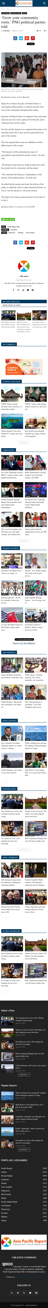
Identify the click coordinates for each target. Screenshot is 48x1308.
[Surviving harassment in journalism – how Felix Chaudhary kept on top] (36, 692)
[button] (44, 3)
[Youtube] (34, 290)
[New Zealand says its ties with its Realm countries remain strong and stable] (8, 315)
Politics (24, 13)
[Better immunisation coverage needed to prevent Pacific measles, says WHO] (36, 462)
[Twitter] (29, 290)
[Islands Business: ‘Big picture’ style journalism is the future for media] (12, 692)
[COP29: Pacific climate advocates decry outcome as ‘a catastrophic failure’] (12, 394)
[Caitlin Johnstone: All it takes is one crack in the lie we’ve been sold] (12, 760)
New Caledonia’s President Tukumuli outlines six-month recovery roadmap (11, 745)
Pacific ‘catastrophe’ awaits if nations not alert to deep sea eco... (30, 1129)
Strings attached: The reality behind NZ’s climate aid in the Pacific (11, 433)
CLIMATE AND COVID (11, 381)
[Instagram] (19, 290)
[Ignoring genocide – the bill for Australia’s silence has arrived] (12, 587)
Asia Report (21, 319)
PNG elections (30, 233)
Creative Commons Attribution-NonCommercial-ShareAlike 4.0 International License (24, 1270)
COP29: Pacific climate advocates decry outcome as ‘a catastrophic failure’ (11, 406)
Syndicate (5, 1179)
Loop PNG (14, 230)
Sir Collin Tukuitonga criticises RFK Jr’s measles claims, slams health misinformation (12, 475)
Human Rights (7, 1175)
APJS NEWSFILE (9, 652)
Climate (4, 401)
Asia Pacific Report (38, 1266)
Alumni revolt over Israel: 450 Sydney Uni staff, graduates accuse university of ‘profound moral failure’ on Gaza (23, 326)
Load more (23, 442)
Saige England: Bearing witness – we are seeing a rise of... (35, 600)
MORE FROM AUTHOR (11, 305)
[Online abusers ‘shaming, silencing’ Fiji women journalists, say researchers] (36, 665)
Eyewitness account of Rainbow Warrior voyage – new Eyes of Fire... (34, 627)
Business (4, 740)
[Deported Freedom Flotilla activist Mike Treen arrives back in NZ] (12, 897)
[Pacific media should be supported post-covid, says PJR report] (36, 519)
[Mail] (17, 1292)
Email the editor (27, 286)
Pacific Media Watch (9, 1201)
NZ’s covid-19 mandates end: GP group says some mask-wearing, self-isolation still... (11, 532)
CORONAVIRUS (9, 450)
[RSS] (24, 1292)
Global (27, 740)
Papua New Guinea (15, 13)
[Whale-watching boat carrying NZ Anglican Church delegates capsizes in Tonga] (36, 733)
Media (3, 1198)
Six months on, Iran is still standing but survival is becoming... (10, 841)
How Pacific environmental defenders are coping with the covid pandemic (35, 433)
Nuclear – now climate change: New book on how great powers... (36, 573)
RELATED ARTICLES (11, 302)
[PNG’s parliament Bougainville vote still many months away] (36, 828)
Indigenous (5, 1190)
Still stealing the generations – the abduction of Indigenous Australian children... (11, 882)
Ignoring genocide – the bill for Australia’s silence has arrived (11, 600)
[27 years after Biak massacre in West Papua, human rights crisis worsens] (12, 614)
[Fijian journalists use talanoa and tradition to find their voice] (12, 665)
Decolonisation (29, 835)
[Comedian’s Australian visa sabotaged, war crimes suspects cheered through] (7, 1119)
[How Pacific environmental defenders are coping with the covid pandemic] (36, 421)
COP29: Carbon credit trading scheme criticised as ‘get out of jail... (36, 406)
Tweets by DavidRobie (24, 643)
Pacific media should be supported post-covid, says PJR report (35, 532)
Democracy (12, 233)
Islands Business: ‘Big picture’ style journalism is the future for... (11, 704)
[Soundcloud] (24, 290)
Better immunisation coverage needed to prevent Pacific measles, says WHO (35, 475)
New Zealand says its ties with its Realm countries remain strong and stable (8, 324)
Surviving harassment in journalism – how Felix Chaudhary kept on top (33, 704)
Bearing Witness (30, 621)
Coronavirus (5, 469)
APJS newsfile (5, 671)
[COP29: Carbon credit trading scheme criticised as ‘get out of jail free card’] (36, 394)
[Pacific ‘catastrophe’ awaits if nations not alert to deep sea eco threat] (7, 1131)
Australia (4, 767)
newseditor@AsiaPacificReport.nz (28, 1277)
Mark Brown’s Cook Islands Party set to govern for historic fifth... (35, 772)
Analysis (35, 319)
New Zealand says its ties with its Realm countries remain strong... (11, 814)
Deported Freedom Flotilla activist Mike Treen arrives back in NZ (10, 909)
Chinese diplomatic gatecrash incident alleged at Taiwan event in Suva (35, 909)
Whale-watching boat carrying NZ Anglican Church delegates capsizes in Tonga (35, 745)
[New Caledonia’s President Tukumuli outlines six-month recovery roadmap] (12, 733)
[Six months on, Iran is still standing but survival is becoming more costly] (39, 315)
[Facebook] (14, 290)
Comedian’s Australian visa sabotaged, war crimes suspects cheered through (30, 1117)
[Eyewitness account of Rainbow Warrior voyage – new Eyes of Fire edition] (36, 614)
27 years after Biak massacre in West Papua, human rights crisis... (12, 627)
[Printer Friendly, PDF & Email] (8, 219)
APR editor (6, 31)
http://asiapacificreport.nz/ (24, 280)
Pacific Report (5, 13)
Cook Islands (5, 319)
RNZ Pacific (6, 1194)
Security (4, 1213)
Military (4, 1216)
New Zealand (6, 1187)
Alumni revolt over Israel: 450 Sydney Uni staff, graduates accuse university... (35, 814)
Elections (20, 233)
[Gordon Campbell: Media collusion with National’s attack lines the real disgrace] (36, 870)
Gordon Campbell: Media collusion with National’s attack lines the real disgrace (35, 882)
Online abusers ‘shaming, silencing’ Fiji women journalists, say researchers (34, 677)
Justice (3, 1220)
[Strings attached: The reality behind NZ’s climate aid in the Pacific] (12, 421)
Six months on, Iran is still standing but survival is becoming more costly (39, 324)
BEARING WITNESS (10, 548)
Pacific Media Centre (14, 227)
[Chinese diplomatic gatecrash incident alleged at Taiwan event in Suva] (36, 897)
